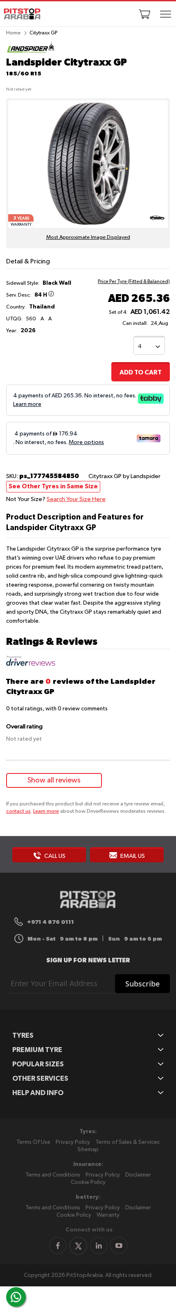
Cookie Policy (88, 1182)
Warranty (108, 1215)
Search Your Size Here (76, 499)
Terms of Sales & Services (127, 1142)
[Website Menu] (165, 15)
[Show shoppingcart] (144, 14)
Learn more (46, 811)
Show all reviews (54, 780)
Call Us (54, 856)
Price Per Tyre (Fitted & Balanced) (134, 281)
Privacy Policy (73, 1142)
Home (13, 33)
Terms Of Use (33, 1142)
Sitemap (88, 1149)
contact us (18, 811)
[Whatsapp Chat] (16, 1297)
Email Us (132, 856)
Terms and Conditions (52, 1175)
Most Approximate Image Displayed (88, 237)
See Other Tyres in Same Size (53, 486)
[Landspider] (30, 52)
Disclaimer (138, 1175)
